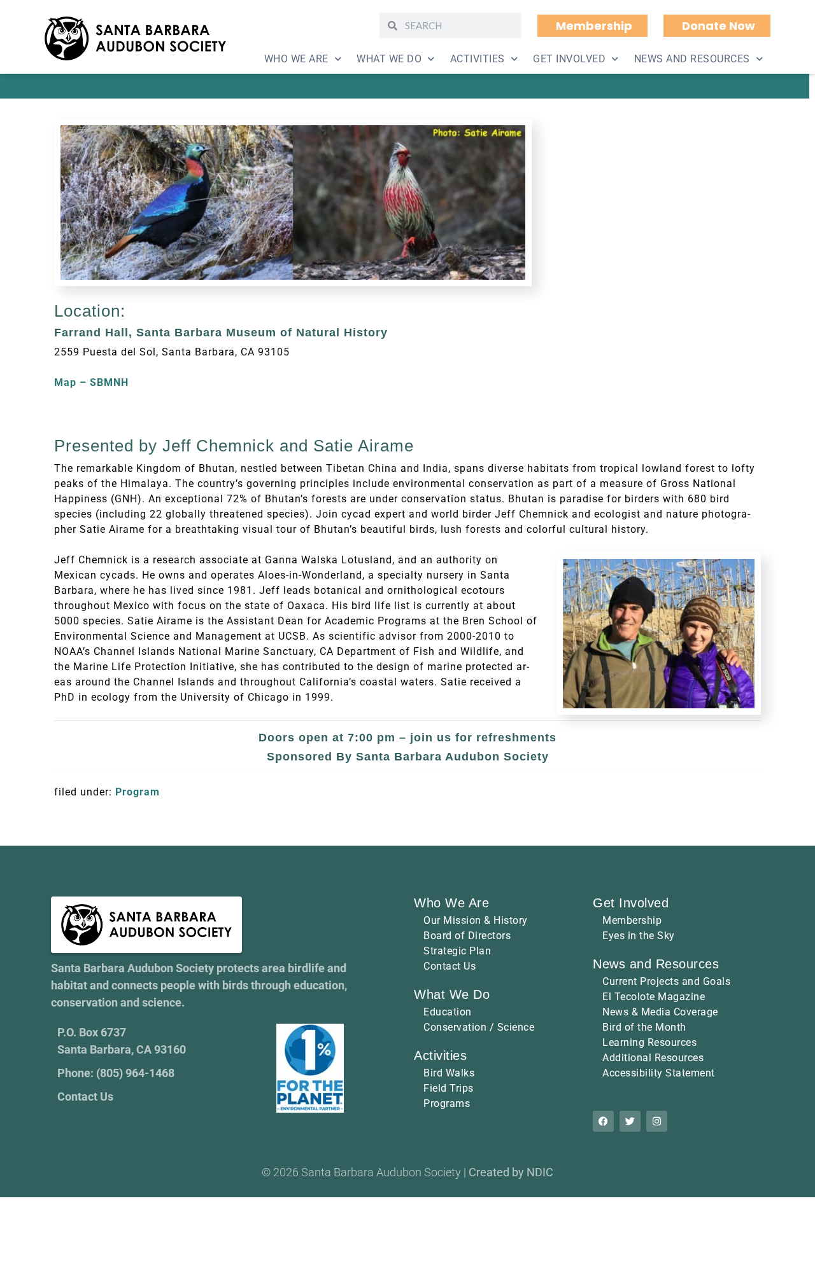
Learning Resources (649, 1042)
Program (137, 792)
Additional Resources (653, 1058)
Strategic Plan (457, 951)
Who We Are (296, 59)
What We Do (389, 59)
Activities (477, 59)
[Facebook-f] (603, 1121)
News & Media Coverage (660, 1012)
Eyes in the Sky (638, 936)
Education (447, 1012)
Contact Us (449, 966)
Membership (632, 920)
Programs (446, 1103)
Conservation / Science (478, 1027)
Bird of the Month (644, 1027)
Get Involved (569, 59)
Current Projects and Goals (666, 981)
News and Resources (692, 59)
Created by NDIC (511, 1172)
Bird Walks (448, 1073)
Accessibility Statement (658, 1073)
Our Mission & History (475, 920)
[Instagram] (656, 1121)
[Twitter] (630, 1121)
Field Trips (448, 1088)
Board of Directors (467, 936)
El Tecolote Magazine (653, 997)
